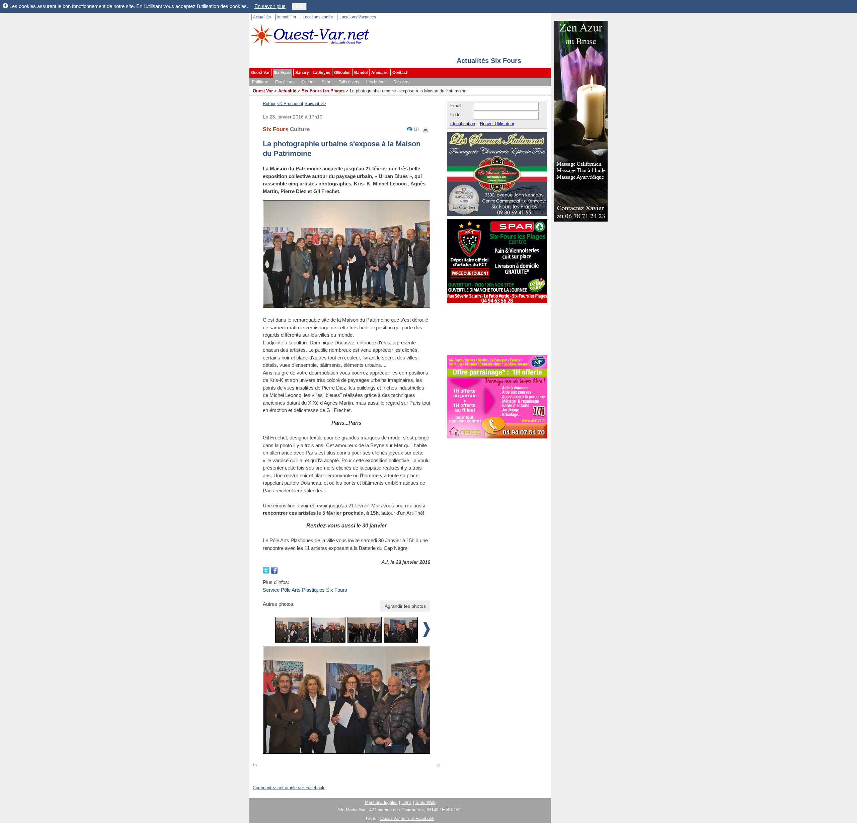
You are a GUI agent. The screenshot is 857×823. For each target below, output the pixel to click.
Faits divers (348, 82)
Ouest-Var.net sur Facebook (407, 818)
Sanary (302, 72)
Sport (326, 82)
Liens (406, 802)
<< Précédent (290, 103)
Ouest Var (260, 72)
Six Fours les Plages (323, 90)
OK (299, 6)
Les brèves (376, 82)
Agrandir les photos (405, 606)
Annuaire (380, 72)
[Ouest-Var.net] (309, 35)
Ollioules (342, 72)
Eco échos (284, 82)
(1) (416, 129)
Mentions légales (381, 802)
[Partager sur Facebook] (274, 570)
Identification (462, 123)
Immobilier (286, 17)
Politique (260, 82)
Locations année (318, 17)
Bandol (361, 72)
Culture (308, 82)
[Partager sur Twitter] (267, 570)
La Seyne (321, 72)
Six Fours (283, 72)
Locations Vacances (357, 17)
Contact (399, 72)
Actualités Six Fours (489, 61)
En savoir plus (270, 6)
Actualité (287, 90)
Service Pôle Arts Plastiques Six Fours (305, 590)
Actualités (262, 17)
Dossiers (401, 82)
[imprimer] (425, 129)
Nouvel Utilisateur (497, 123)
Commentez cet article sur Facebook (288, 787)
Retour (269, 103)
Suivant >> (315, 103)
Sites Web (425, 802)
